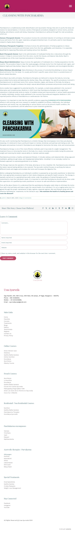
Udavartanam (8, 462)
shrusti (63, 529)
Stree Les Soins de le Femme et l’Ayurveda (18, 391)
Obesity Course (9, 363)
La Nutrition (8, 380)
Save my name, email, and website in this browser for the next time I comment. (28, 253)
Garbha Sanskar (9, 484)
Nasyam (6, 437)
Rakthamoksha (9, 439)
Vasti (5, 435)
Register (6, 331)
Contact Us (7, 333)
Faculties (7, 319)
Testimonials (8, 329)
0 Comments (27, 198)
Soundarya (7, 359)
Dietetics (7, 353)
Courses (6, 321)
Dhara (6, 460)
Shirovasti (7, 465)
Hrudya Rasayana (9, 486)
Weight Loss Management (12, 488)
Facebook (7, 503)
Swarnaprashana (9, 482)
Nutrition (7, 408)
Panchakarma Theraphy (11, 412)
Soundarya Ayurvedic (11, 414)
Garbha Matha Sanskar (11, 355)
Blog (20, 198)
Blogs (6, 325)
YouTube (6, 507)
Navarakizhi (8, 458)
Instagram (7, 505)
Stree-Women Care (10, 351)
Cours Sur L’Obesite (10, 393)
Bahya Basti (8, 467)
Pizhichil (6, 456)
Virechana (7, 433)
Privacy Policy (8, 335)
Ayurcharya (7, 361)
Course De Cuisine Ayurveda (13, 386)
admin (4, 198)
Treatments (8, 323)
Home (6, 317)
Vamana (6, 431)
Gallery (6, 327)
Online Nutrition (9, 357)
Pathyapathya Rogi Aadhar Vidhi (14, 389)
